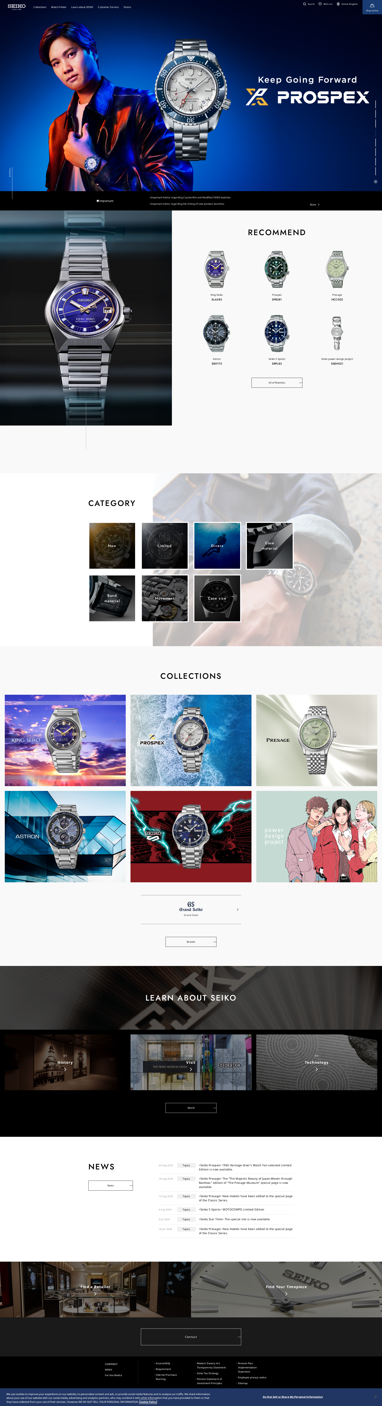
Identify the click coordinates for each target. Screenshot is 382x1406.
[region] (191, 1397)
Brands (191, 941)
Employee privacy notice (252, 1377)
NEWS (108, 1369)
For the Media (113, 1375)
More (313, 204)
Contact (191, 1337)
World (191, 1108)
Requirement (163, 1369)
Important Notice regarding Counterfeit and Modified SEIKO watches (190, 197)
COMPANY (111, 1364)
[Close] (375, 1396)
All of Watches (277, 382)
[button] (308, 4)
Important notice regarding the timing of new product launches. (187, 203)
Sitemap (243, 1383)
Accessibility (163, 1363)
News (110, 1185)
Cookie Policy (148, 1402)
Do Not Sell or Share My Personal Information (293, 1396)
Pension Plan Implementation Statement (247, 1367)
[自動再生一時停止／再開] (375, 181)
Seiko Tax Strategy (207, 1373)
